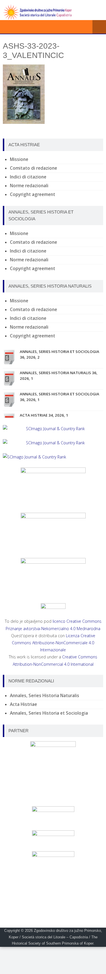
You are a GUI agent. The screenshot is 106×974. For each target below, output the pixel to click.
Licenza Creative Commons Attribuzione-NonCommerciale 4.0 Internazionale (53, 642)
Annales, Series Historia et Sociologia (49, 713)
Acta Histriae (23, 704)
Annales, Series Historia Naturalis (44, 696)
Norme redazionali (29, 186)
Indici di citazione (28, 177)
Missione (19, 159)
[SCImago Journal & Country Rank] (53, 428)
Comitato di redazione (33, 168)
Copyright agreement (32, 194)
